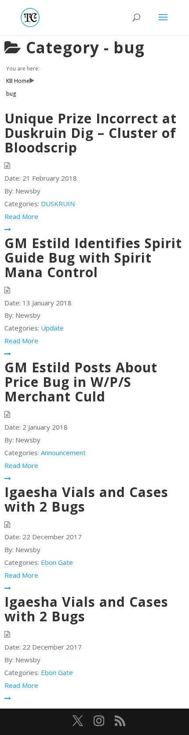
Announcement (63, 452)
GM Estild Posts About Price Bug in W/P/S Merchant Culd (80, 381)
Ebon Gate (57, 562)
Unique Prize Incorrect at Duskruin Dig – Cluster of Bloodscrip (90, 132)
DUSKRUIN (58, 203)
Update (52, 327)
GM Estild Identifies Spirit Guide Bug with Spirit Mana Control (93, 257)
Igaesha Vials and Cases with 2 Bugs (86, 499)
